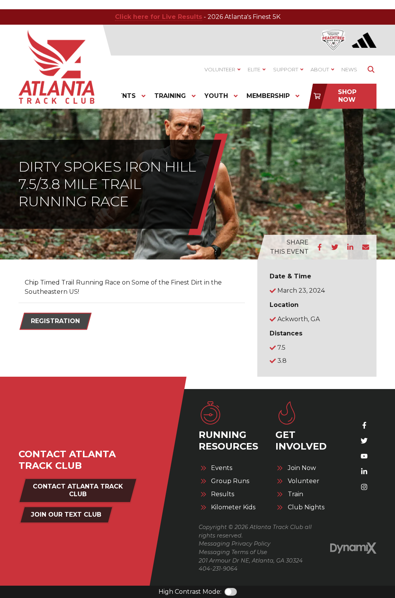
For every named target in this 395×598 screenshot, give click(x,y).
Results (222, 494)
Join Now (302, 468)
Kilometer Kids (233, 507)
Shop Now (347, 95)
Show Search (370, 69)
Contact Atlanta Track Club (78, 490)
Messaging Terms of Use (233, 552)
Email (365, 247)
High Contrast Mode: (190, 591)
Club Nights (306, 507)
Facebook (319, 247)
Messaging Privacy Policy (234, 543)
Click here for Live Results (158, 16)
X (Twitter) (364, 440)
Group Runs (230, 481)
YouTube (364, 456)
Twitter (335, 247)
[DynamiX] (353, 548)
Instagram (364, 487)
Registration (55, 321)
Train (295, 494)
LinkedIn (350, 247)
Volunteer (303, 481)
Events (221, 468)
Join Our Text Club (66, 514)
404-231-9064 (218, 568)
